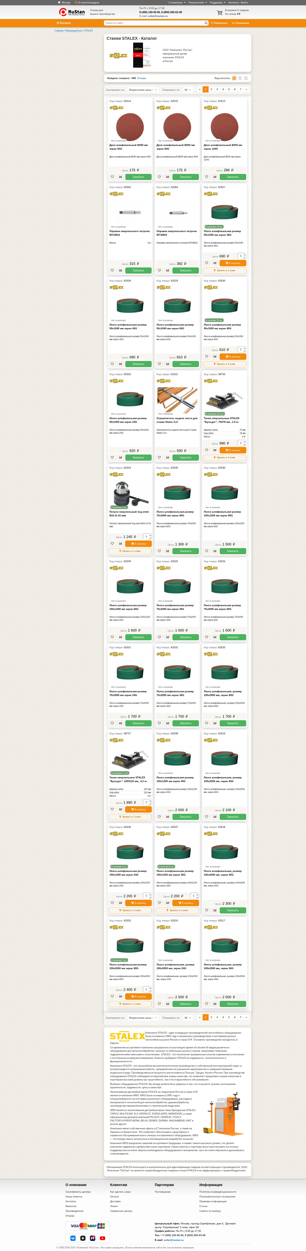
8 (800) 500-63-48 (171, 12)
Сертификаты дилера (78, 1191)
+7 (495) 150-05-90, (173, 1235)
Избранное (220, 22)
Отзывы (141, 78)
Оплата (114, 1196)
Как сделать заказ (120, 1191)
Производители (74, 1210)
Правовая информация (213, 1201)
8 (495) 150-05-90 (149, 12)
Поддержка (216, 2)
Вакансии (71, 1206)
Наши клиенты (74, 1196)
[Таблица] (246, 78)
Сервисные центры (121, 1210)
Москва (66, 2)
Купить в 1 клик (225, 270)
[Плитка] (234, 78)
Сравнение (242, 22)
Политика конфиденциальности (217, 1191)
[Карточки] (240, 78)
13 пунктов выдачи (88, 2)
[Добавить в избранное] (112, 177)
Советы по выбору (210, 1210)
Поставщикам (163, 1191)
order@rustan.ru (174, 1240)
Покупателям (196, 2)
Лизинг (114, 1206)
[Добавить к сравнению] (120, 177)
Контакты (233, 2)
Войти (244, 2)
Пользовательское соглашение (217, 1196)
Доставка (115, 1201)
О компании (176, 2)
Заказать (138, 176)
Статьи (203, 1206)
